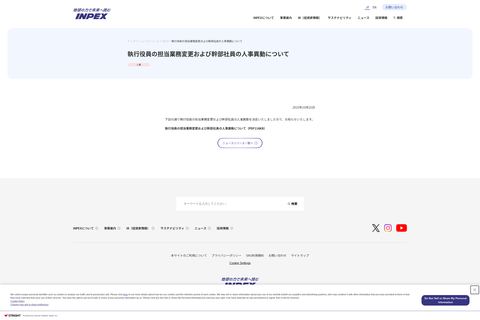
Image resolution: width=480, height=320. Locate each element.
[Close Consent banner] (475, 290)
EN (374, 7)
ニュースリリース (149, 41)
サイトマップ (300, 255)
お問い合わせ (394, 7)
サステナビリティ (340, 17)
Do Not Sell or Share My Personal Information (445, 300)
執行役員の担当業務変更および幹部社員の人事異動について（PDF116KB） (216, 128)
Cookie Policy (17, 301)
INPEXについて (263, 17)
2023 (165, 41)
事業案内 (286, 17)
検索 (400, 17)
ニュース (363, 17)
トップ (131, 41)
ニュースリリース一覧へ (238, 143)
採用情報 (381, 17)
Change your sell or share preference (29, 304)
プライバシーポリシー (227, 255)
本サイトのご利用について (189, 255)
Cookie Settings (240, 263)
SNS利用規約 (255, 255)
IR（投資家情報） (310, 17)
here (125, 294)
